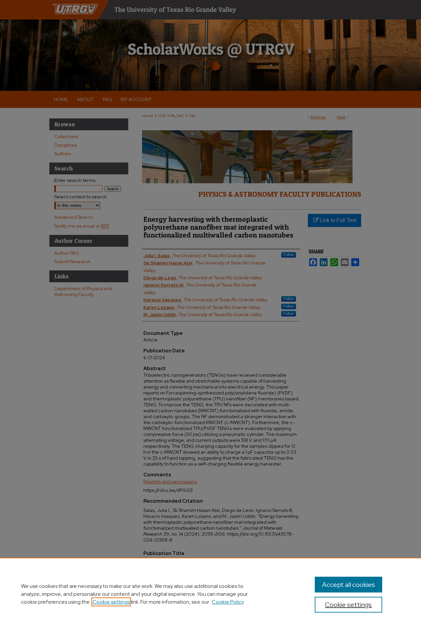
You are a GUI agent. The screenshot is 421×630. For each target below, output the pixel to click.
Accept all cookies (348, 584)
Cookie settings (111, 601)
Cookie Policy (228, 601)
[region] (210, 594)
